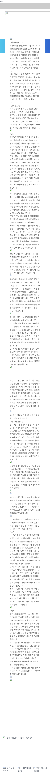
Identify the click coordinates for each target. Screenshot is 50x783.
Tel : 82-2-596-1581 (23, 751)
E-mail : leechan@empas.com (16, 753)
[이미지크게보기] (11, 39)
